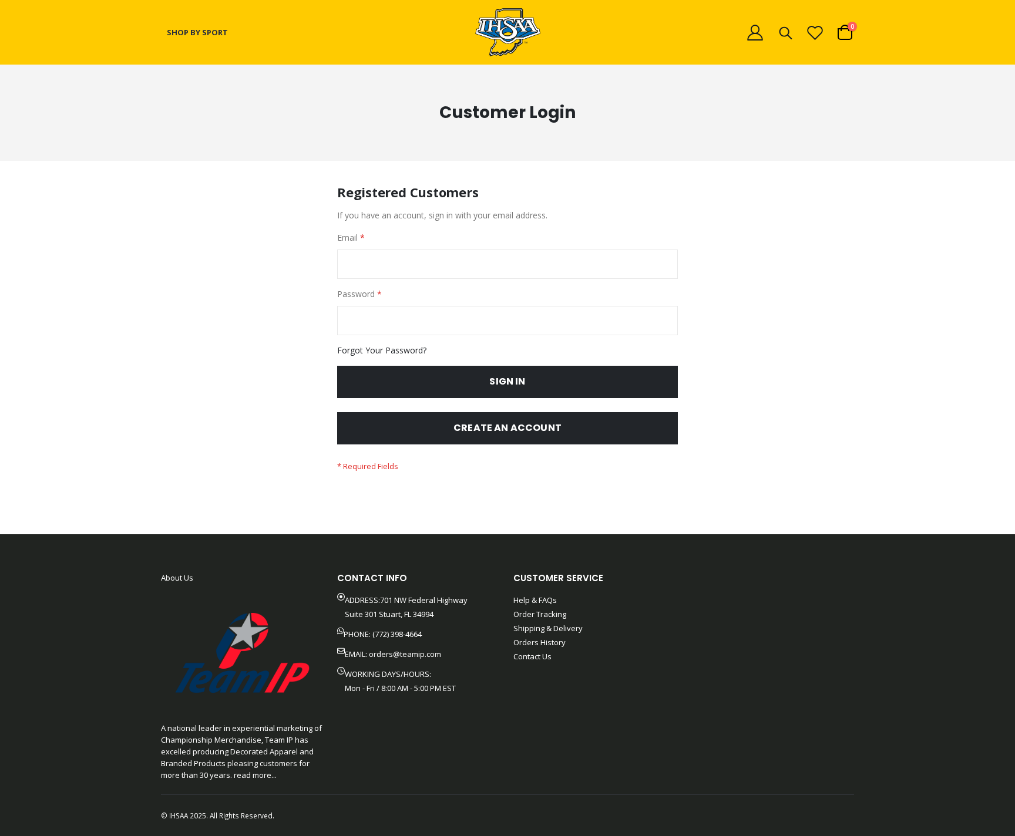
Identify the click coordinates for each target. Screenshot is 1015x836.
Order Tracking (539, 614)
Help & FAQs (535, 600)
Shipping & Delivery (548, 628)
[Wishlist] (815, 33)
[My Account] (754, 33)
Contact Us (532, 656)
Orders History (539, 642)
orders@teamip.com (405, 654)
